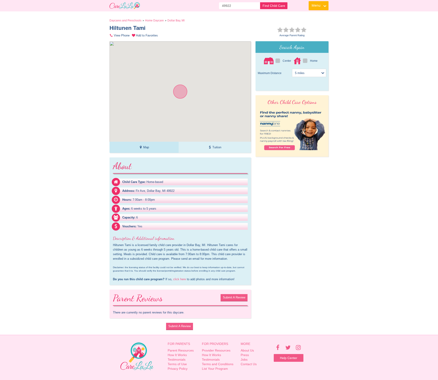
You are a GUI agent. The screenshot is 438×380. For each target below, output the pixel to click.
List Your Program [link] (215, 368)
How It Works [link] (177, 355)
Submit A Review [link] (234, 297)
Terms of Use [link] (177, 364)
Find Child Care (274, 6)
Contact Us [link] (249, 364)
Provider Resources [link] (216, 350)
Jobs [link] (244, 359)
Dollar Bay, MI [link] (176, 20)
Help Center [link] (288, 358)
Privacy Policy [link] (178, 368)
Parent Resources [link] (181, 350)
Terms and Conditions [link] (217, 364)
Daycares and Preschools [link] (125, 20)
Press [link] (245, 355)
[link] (125, 5)
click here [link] (179, 279)
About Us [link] (247, 350)
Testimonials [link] (176, 359)
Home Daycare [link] (154, 20)
